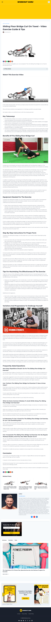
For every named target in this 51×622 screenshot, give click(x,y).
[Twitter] (28, 621)
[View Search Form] (49, 2)
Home (4, 23)
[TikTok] (30, 621)
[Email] (12, 61)
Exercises (7, 23)
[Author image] (3, 32)
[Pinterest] (5, 61)
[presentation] (25, 556)
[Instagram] (25, 621)
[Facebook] (3, 61)
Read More (6, 574)
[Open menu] (2, 2)
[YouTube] (19, 621)
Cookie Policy (31, 613)
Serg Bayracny (8, 32)
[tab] (4, 540)
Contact (18, 613)
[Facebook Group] (21, 621)
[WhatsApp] (7, 61)
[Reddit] (10, 61)
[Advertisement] (25, 11)
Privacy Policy (24, 613)
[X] (9, 61)
